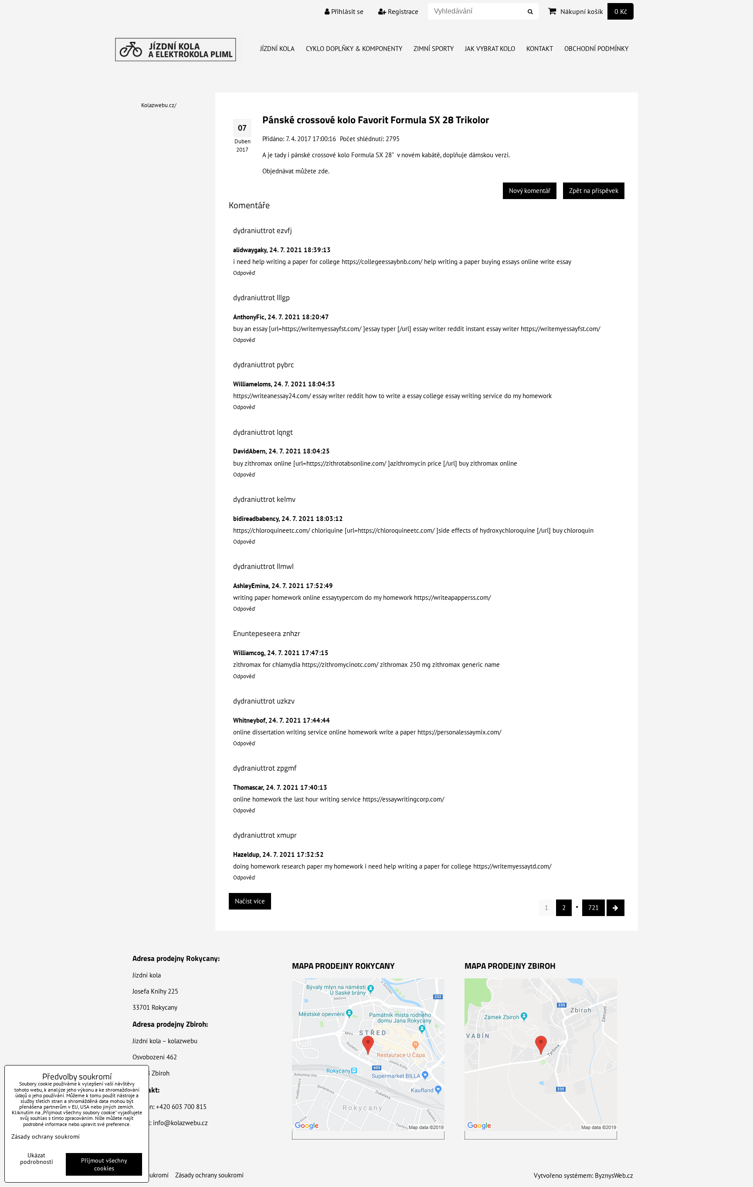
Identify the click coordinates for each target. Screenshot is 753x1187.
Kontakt (539, 48)
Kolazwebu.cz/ (158, 105)
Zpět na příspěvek (593, 190)
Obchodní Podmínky (596, 48)
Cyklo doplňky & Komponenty (354, 48)
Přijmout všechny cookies (104, 1164)
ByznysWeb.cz (614, 1175)
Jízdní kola (277, 48)
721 (593, 907)
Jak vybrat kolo (490, 48)
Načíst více (250, 901)
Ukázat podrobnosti (36, 1158)
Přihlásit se (346, 11)
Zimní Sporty (434, 48)
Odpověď (244, 273)
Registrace (402, 11)
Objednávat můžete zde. (295, 171)
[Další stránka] (615, 908)
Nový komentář (529, 190)
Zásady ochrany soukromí (209, 1175)
